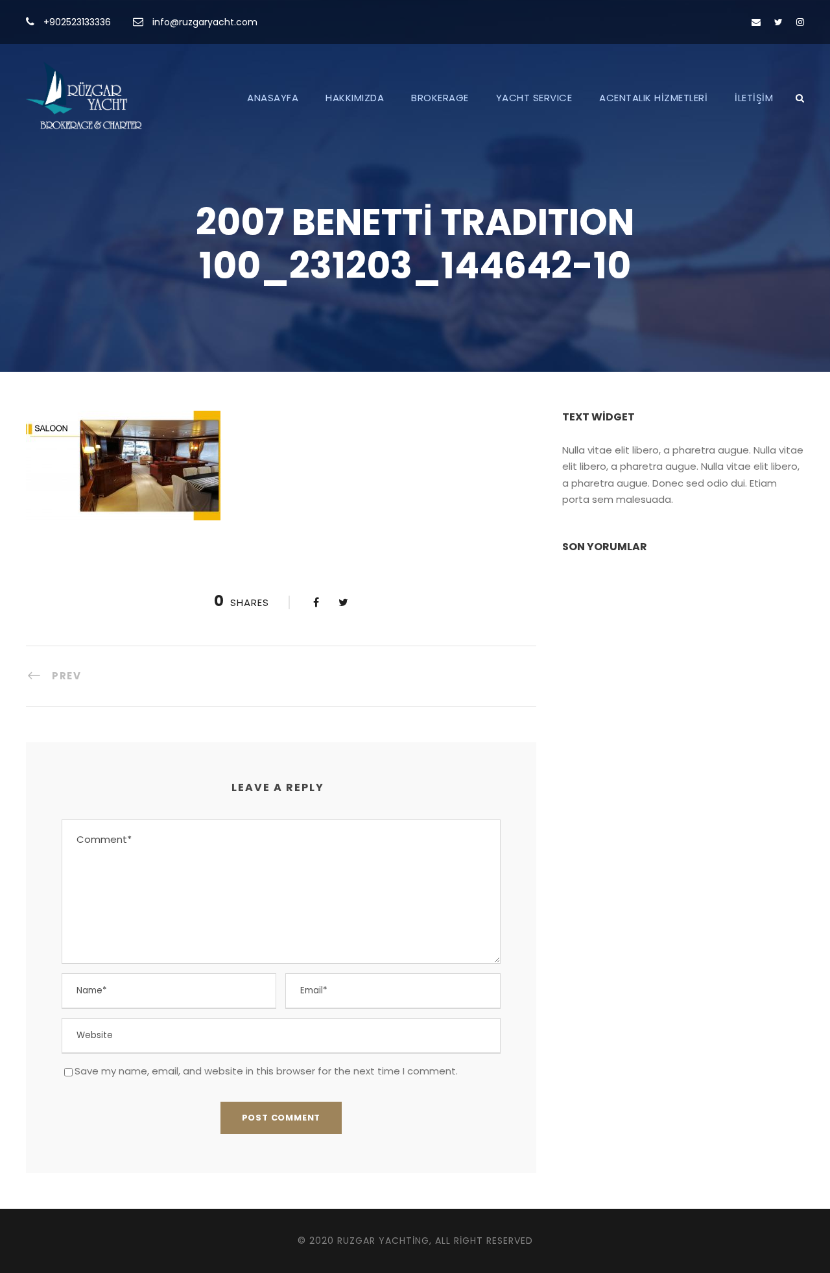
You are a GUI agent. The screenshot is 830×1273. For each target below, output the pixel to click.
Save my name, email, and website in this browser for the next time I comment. (266, 1071)
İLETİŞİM (754, 97)
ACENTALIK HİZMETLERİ (653, 97)
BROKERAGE (440, 97)
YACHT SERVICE (534, 97)
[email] (756, 22)
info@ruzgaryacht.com (204, 22)
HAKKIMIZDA (355, 97)
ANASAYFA (272, 97)
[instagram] (800, 22)
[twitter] (778, 22)
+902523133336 (77, 22)
